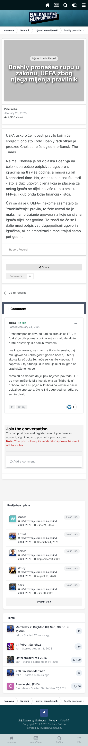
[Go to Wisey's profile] (12, 570)
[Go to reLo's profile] (10, 628)
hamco (22, 551)
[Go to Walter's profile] (12, 518)
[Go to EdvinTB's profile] (12, 536)
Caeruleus (22, 688)
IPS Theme (24, 720)
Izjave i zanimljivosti (44, 58)
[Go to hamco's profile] (12, 552)
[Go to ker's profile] (10, 646)
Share (45, 267)
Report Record (18, 249)
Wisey (22, 568)
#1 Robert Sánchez (28, 644)
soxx (21, 585)
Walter (22, 517)
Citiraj (21, 407)
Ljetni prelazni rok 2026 (31, 657)
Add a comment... (25, 461)
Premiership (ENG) (28, 684)
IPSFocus (40, 720)
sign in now (25, 437)
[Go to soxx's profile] (12, 586)
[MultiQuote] (12, 407)
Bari (18, 661)
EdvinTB (23, 534)
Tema (52, 720)
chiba (12, 322)
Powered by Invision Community (44, 727)
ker (18, 648)
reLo (14, 109)
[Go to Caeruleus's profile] (10, 686)
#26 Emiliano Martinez (30, 671)
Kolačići (65, 720)
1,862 (22, 323)
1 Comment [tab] (17, 309)
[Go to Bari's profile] (10, 659)
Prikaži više (44, 601)
